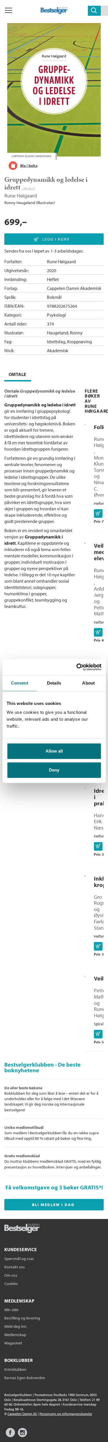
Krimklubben (15, 1369)
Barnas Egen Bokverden (24, 1377)
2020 (51, 270)
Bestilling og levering (22, 1318)
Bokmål (54, 297)
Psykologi (56, 315)
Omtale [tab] (17, 374)
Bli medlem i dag (53, 1204)
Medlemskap (15, 1334)
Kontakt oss (14, 1266)
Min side (11, 1309)
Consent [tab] (19, 683)
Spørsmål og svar (19, 1258)
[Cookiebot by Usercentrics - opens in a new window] (76, 667)
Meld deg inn (15, 1326)
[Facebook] (10, 1435)
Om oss (10, 1275)
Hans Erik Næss (99, 821)
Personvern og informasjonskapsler (65, 1414)
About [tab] (88, 683)
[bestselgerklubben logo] (21, 1228)
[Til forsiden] (54, 12)
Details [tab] (54, 683)
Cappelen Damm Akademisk (74, 288)
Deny (54, 769)
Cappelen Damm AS (22, 1414)
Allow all (54, 751)
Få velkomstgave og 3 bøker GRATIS (52, 1187)
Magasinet (13, 1343)
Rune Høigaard (20, 195)
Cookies (11, 1283)
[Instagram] (22, 1435)
